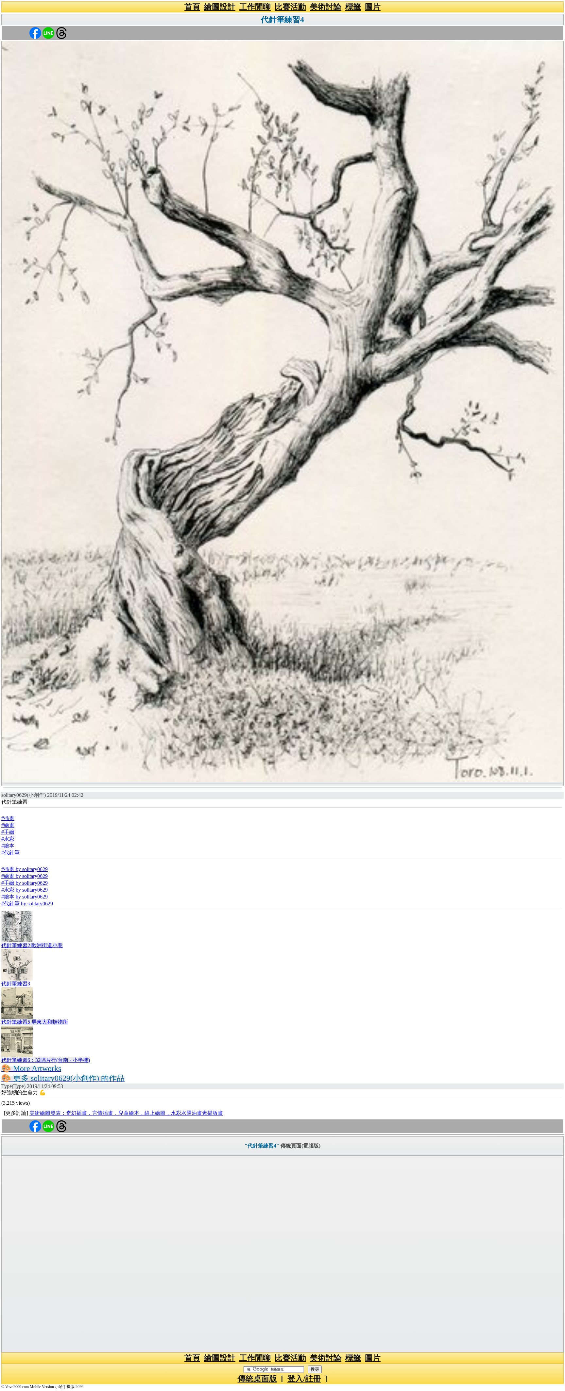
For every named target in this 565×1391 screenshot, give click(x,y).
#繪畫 (7, 825)
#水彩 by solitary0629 (24, 890)
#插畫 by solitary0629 (24, 869)
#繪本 (7, 845)
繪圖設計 (219, 7)
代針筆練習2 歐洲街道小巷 (32, 945)
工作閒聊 (255, 7)
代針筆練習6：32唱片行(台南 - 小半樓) (45, 1060)
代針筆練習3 (15, 983)
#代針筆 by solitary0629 (27, 903)
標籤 (353, 7)
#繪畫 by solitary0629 (24, 876)
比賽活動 (290, 7)
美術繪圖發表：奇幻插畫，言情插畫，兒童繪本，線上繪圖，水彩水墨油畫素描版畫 (126, 1113)
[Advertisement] (282, 1254)
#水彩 (7, 839)
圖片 (373, 7)
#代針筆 (10, 852)
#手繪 (7, 832)
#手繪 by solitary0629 (24, 883)
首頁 (192, 7)
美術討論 (325, 7)
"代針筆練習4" (262, 1145)
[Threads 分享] (61, 32)
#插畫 (7, 818)
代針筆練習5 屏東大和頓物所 (34, 1022)
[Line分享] (48, 32)
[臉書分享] (35, 32)
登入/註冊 (304, 1378)
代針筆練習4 (282, 19)
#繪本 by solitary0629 (24, 896)
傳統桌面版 (257, 1378)
